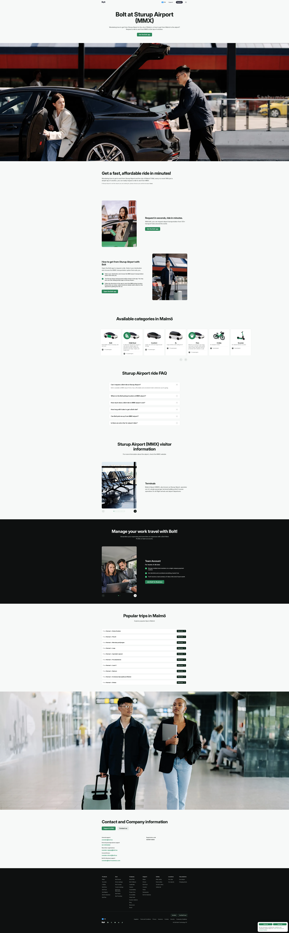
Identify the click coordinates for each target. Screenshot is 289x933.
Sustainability (132, 889)
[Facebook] (108, 922)
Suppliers (136, 919)
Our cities (170, 879)
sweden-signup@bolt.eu (109, 850)
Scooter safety (159, 884)
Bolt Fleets (117, 893)
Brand (130, 907)
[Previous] (103, 511)
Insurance (160, 919)
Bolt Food (104, 889)
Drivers (144, 882)
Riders (144, 879)
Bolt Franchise (118, 896)
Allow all (265, 924)
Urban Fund (132, 897)
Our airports (171, 882)
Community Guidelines (181, 919)
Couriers (145, 887)
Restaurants (145, 892)
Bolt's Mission (132, 882)
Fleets (144, 889)
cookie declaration (277, 928)
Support (171, 2)
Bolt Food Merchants (117, 890)
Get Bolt (174, 915)
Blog (130, 902)
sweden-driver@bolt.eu (109, 855)
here (151, 183)
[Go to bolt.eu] (103, 2)
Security (172, 919)
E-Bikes (104, 884)
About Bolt (131, 879)
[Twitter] (111, 922)
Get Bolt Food (182, 915)
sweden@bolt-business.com (111, 860)
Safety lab (158, 887)
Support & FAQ (109, 828)
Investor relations (133, 900)
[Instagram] (115, 922)
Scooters (104, 882)
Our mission (182, 879)
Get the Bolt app (144, 35)
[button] (177, 384)
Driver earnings (119, 882)
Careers (131, 887)
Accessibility (132, 894)
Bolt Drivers (118, 879)
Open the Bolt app (110, 291)
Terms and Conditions (145, 919)
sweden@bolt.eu (107, 840)
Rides (103, 879)
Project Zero (132, 892)
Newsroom (132, 905)
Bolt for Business (106, 894)
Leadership (132, 884)
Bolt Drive (104, 887)
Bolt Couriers (118, 884)
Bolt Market (105, 892)
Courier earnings (119, 887)
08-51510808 (106, 845)
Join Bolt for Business (154, 582)
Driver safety (159, 882)
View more (180, 631)
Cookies (167, 919)
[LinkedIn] (118, 922)
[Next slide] (185, 359)
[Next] (135, 511)
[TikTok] (122, 922)
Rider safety (159, 879)
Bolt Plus (104, 897)
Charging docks (183, 882)
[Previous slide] (180, 359)
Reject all (280, 924)
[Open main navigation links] (186, 2)
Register (179, 2)
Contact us (123, 828)
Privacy (154, 919)
